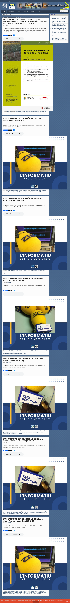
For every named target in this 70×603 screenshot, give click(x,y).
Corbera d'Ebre (33, 511)
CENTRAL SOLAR (34, 350)
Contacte (17, 0)
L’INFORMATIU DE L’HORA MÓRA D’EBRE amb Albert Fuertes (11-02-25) (23, 199)
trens (27, 513)
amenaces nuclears (7, 592)
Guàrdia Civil (40, 592)
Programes (19, 11)
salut (18, 353)
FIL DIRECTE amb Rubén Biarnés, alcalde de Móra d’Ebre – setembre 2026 (59, 30)
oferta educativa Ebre (23, 352)
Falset (29, 271)
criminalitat (17, 271)
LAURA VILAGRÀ (25, 512)
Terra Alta (17, 513)
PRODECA (42, 432)
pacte (37, 512)
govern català (16, 512)
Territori (34, 593)
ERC (12, 352)
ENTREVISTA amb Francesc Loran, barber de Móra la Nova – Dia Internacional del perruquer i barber (59, 38)
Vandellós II (19, 273)
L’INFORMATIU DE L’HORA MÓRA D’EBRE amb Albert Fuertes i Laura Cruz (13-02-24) (23, 520)
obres (34, 512)
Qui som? (44, 0)
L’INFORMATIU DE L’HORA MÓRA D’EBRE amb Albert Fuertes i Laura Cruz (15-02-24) (23, 440)
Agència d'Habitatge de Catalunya (37, 591)
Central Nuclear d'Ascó (18, 592)
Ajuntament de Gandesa (35, 270)
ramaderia (18, 112)
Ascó (29, 511)
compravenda (40, 350)
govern (4, 432)
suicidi (26, 593)
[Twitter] (68, 9)
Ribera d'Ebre (23, 112)
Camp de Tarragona (11, 271)
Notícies (20, 190)
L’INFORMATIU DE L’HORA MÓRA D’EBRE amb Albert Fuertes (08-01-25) (23, 360)
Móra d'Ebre (16, 352)
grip (7, 432)
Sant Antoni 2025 (13, 433)
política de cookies (47, 600)
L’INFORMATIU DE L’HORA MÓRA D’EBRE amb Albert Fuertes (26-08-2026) (59, 34)
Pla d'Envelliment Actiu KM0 (37, 352)
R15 (43, 512)
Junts (20, 512)
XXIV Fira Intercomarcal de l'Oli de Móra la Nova (36, 112)
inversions (10, 432)
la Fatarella (28, 432)
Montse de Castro (42, 111)
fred (33, 191)
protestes (17, 593)
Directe (26, 11)
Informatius (11, 11)
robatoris (8, 433)
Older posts (4, 597)
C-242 (12, 592)
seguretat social (12, 513)
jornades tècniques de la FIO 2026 (32, 111)
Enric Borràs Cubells (24, 271)
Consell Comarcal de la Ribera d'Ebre (31, 592)
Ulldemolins (38, 593)
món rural (31, 512)
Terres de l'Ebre (13, 273)
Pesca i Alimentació (12, 112)
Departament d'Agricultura (20, 111)
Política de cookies (36, 0)
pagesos (6, 112)
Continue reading (30, 31)
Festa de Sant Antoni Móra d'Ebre (14, 191)
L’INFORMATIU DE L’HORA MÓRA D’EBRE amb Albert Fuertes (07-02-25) (23, 280)
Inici (4, 11)
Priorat (8, 273)
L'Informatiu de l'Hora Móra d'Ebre (38, 271)
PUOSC (4, 433)
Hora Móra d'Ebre (10, 190)
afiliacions (25, 511)
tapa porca (20, 433)
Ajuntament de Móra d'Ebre (36, 190)
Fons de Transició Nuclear (27, 191)
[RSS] (64, 9)
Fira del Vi (11, 512)
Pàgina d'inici (10, 0)
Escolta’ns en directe (25, 0)
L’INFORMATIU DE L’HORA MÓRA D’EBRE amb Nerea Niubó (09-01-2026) (23, 119)
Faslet (7, 512)
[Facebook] (66, 9)
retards (45, 512)
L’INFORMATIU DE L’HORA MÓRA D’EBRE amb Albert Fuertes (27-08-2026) (59, 26)
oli (3, 112)
